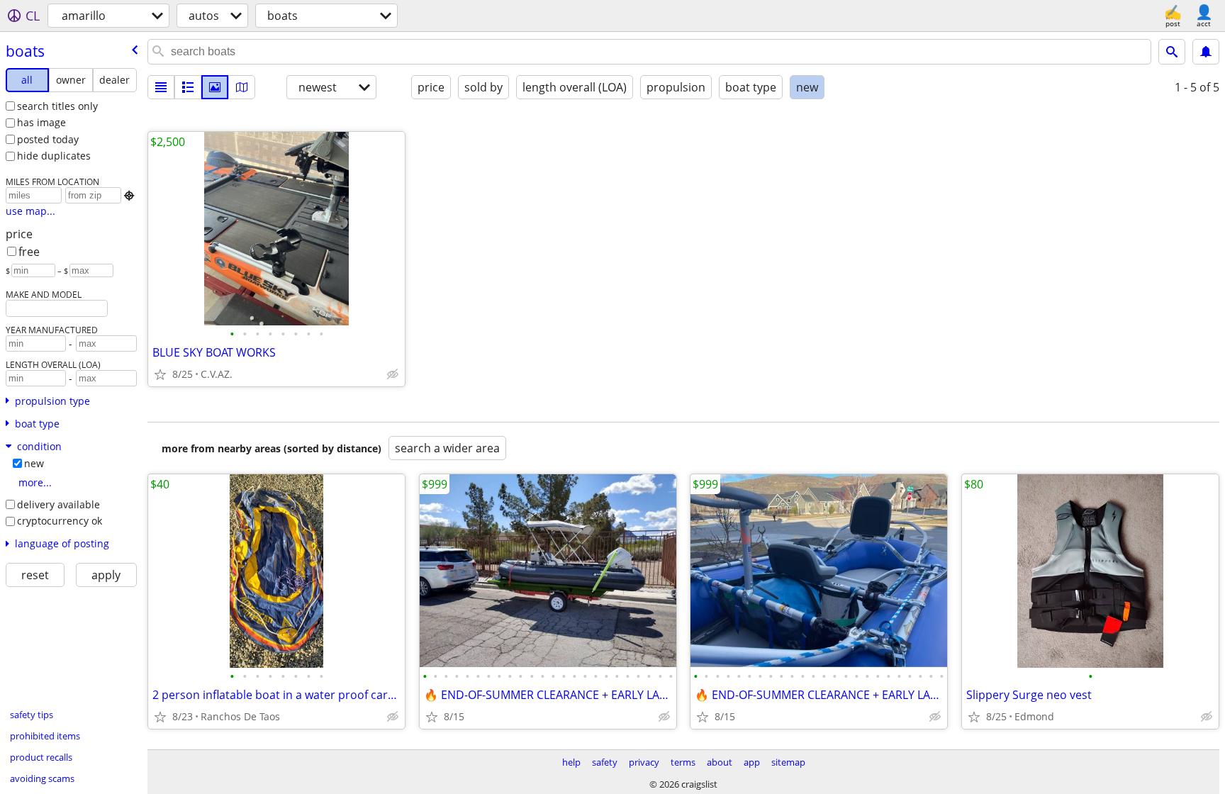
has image (41, 122)
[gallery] (214, 87)
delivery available (58, 504)
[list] (160, 87)
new (34, 463)
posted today (48, 139)
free (29, 251)
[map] (241, 87)
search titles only (57, 106)
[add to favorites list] (160, 374)
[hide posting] (392, 374)
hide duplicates (54, 155)
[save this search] (1205, 52)
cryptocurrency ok (59, 520)
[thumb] (187, 87)
